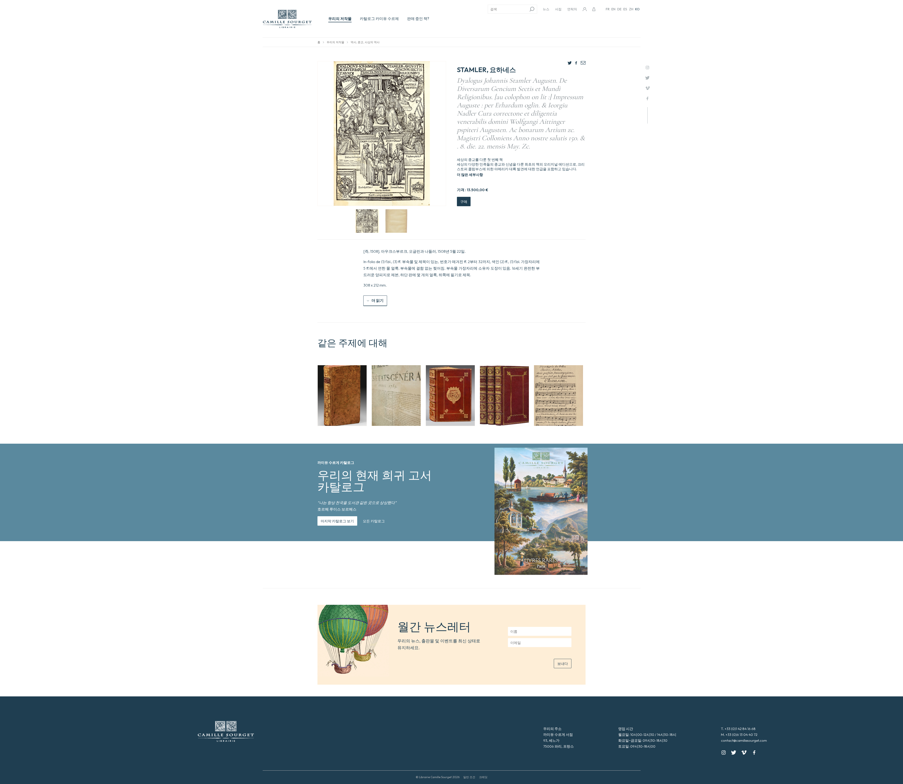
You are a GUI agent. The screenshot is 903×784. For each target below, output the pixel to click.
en (613, 9)
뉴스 (546, 9)
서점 (558, 9)
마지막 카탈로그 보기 (337, 521)
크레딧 (483, 777)
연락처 (572, 9)
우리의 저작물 (340, 18)
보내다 (562, 663)
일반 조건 (469, 777)
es (625, 9)
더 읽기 (378, 300)
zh (631, 9)
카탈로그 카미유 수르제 (379, 18)
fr (608, 9)
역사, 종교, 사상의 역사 (365, 42)
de (619, 9)
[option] (342, 395)
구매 (463, 201)
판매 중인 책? (418, 18)
